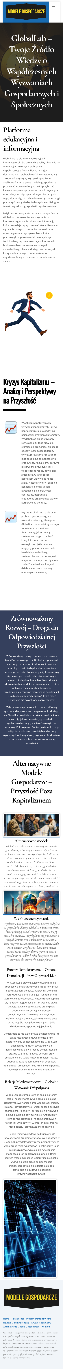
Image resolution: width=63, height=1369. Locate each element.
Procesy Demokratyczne (38, 1318)
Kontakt (46, 1326)
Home (6, 1318)
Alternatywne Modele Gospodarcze (21, 1326)
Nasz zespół (17, 1318)
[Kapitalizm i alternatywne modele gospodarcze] (26, 19)
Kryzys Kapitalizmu (41, 1322)
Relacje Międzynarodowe (16, 1322)
